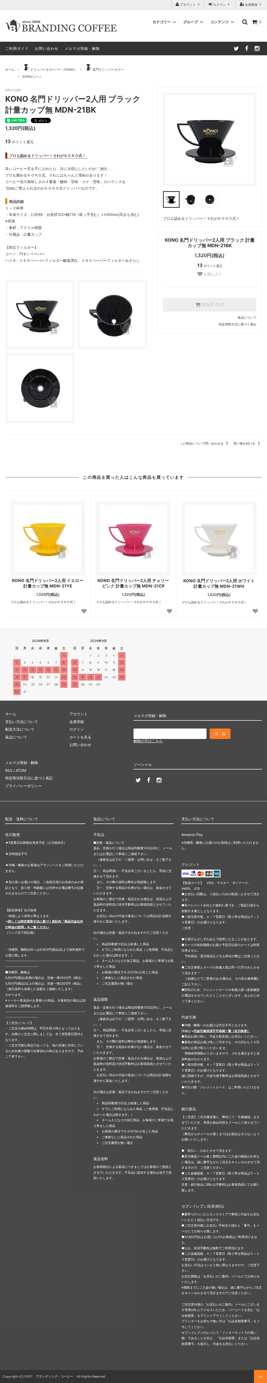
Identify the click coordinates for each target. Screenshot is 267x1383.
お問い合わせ (46, 48)
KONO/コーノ (32, 76)
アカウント (188, 5)
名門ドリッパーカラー (108, 69)
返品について (247, 317)
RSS (8, 770)
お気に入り (212, 274)
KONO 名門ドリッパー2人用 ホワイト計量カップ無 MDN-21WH (219, 583)
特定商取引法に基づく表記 (237, 324)
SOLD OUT (212, 304)
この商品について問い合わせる (202, 443)
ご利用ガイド (17, 48)
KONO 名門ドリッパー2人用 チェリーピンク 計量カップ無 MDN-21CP (133, 583)
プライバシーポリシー (23, 786)
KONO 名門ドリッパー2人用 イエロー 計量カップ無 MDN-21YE (47, 583)
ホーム (10, 69)
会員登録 (251, 5)
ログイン (220, 5)
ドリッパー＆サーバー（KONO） (53, 69)
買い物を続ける (244, 443)
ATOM (21, 770)
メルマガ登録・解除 (82, 48)
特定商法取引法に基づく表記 (29, 778)
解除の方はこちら (148, 741)
